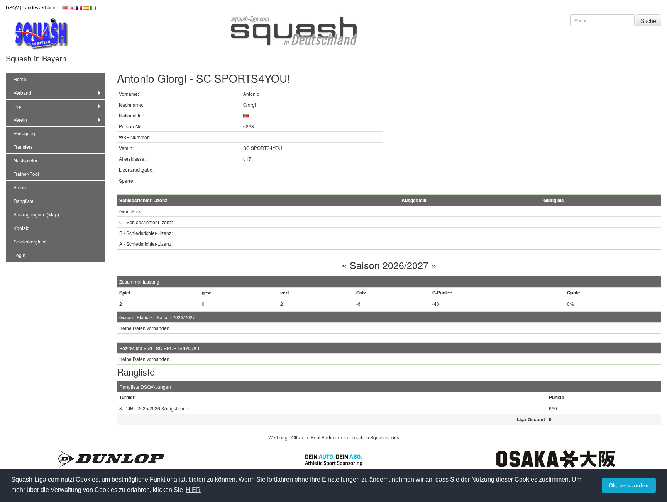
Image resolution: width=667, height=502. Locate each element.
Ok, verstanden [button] (629, 485)
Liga (18, 106)
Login (19, 255)
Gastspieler (25, 160)
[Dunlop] (111, 457)
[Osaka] (555, 457)
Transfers (23, 146)
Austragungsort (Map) (36, 214)
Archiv (20, 187)
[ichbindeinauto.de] (333, 459)
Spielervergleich (31, 241)
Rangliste (24, 200)
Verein (20, 119)
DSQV (12, 7)
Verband (22, 92)
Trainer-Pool (26, 173)
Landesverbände (40, 7)
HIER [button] (193, 490)
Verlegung (24, 133)
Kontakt (21, 228)
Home (20, 79)
